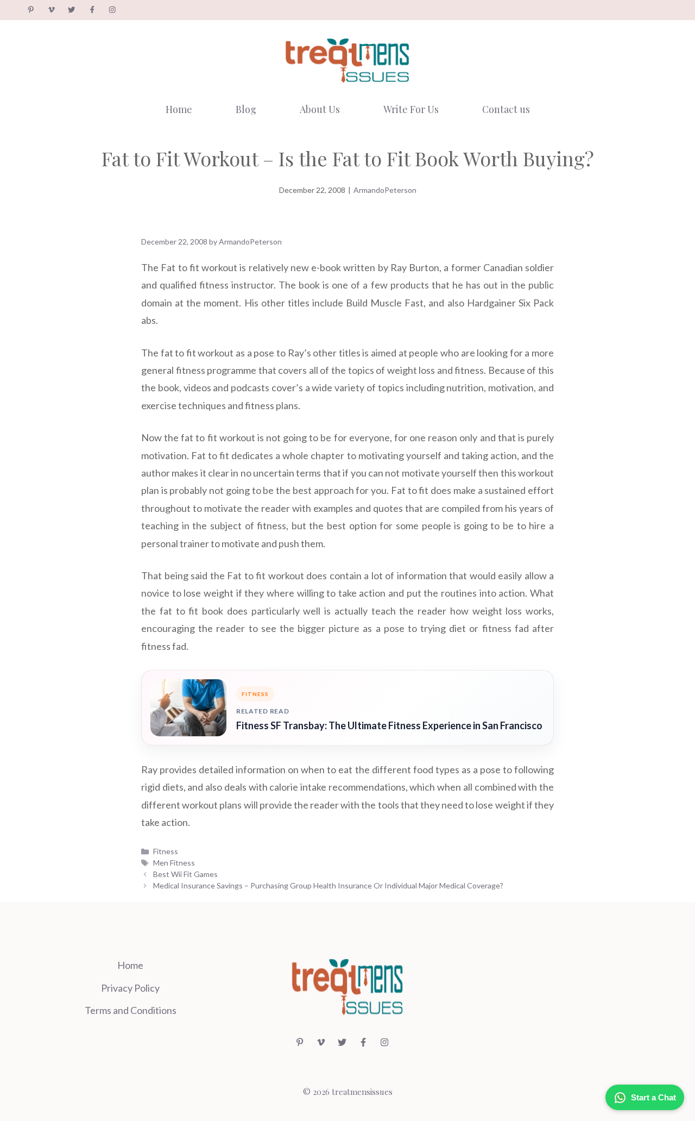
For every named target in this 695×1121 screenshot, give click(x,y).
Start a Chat (653, 1097)
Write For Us (411, 109)
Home (179, 109)
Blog (246, 109)
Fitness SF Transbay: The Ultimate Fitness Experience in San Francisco (389, 725)
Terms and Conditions (130, 1010)
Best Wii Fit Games (185, 874)
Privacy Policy (130, 988)
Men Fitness (174, 862)
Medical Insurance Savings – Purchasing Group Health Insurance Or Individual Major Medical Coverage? (328, 885)
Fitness (165, 851)
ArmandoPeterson (384, 190)
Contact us (506, 109)
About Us (320, 109)
